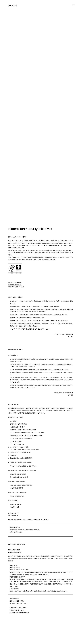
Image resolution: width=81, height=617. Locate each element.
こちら (20, 532)
